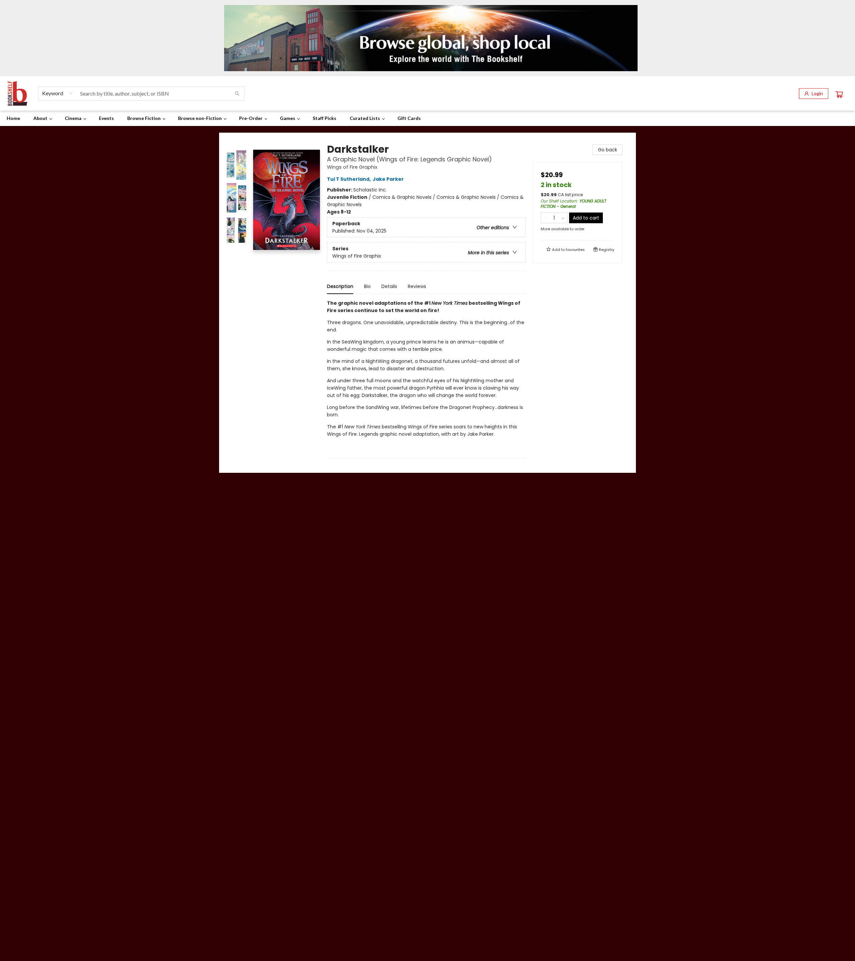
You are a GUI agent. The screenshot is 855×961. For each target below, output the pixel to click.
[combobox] (57, 93)
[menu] (427, 118)
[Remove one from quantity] (545, 218)
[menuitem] (13, 118)
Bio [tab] (367, 286)
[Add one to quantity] (563, 218)
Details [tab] (389, 286)
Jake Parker (388, 179)
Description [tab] (340, 286)
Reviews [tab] (417, 286)
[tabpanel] (426, 378)
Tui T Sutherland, (349, 179)
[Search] (237, 93)
